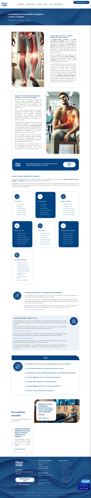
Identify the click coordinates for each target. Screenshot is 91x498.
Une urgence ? (25, 484)
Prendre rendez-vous (81, 2)
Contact (63, 467)
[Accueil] (4, 4)
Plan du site (65, 495)
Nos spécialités (30, 4)
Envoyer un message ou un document (34, 310)
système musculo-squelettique (30, 148)
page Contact (65, 305)
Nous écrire (84, 488)
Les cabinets (20, 4)
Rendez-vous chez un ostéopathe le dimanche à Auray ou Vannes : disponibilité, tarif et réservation (45, 408)
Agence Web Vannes (76, 492)
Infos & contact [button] (58, 4)
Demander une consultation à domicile (23, 338)
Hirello (68, 492)
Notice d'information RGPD (51, 495)
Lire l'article (43, 418)
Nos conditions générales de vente (32, 495)
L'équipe (39, 4)
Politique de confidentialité (57, 492)
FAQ (51, 4)
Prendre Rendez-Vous (69, 164)
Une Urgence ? (84, 485)
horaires (41, 327)
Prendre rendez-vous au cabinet (21, 331)
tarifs (48, 327)
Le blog (46, 4)
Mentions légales (43, 492)
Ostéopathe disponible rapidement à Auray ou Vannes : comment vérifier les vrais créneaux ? (22, 432)
